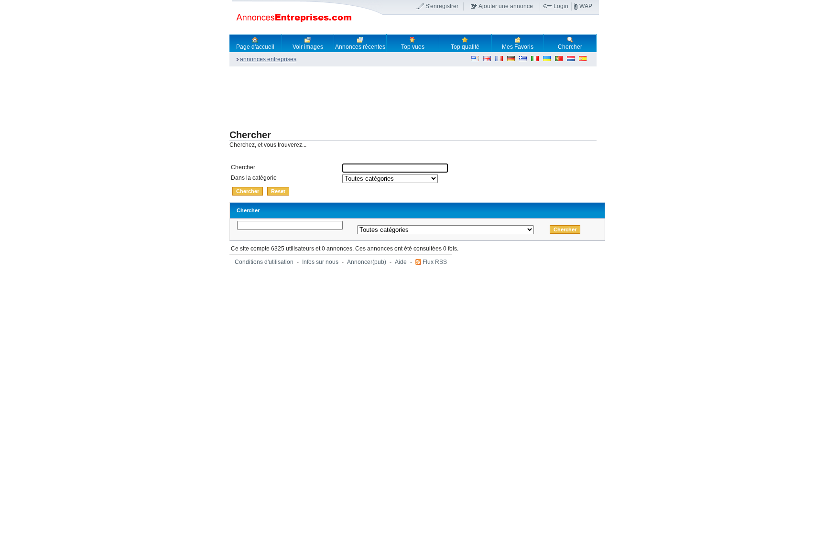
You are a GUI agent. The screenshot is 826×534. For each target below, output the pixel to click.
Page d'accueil (255, 47)
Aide (401, 262)
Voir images (308, 47)
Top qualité (465, 47)
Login (561, 6)
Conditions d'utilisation (264, 262)
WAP (585, 6)
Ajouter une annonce (505, 6)
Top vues (412, 47)
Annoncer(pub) (366, 262)
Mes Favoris (517, 47)
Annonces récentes (360, 47)
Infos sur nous (320, 262)
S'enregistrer (441, 6)
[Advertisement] (403, 98)
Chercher (570, 47)
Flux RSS (435, 262)
